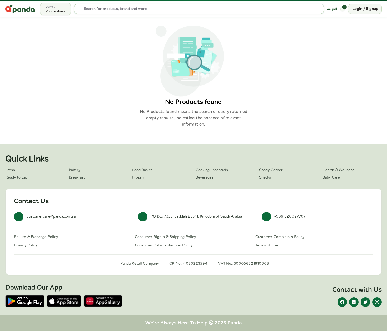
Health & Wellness (338, 170)
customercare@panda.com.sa (51, 216)
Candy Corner (271, 170)
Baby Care (331, 177)
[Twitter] (365, 302)
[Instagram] (377, 302)
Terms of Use (266, 245)
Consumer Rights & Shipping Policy (165, 237)
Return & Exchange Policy (36, 237)
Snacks (265, 177)
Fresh (10, 170)
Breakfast (77, 177)
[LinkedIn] (354, 302)
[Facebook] (342, 302)
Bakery (74, 170)
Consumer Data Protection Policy (163, 245)
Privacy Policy (26, 245)
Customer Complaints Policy (279, 237)
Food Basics (142, 170)
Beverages (205, 177)
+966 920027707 (290, 216)
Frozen (138, 177)
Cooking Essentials (212, 170)
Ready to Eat (16, 177)
